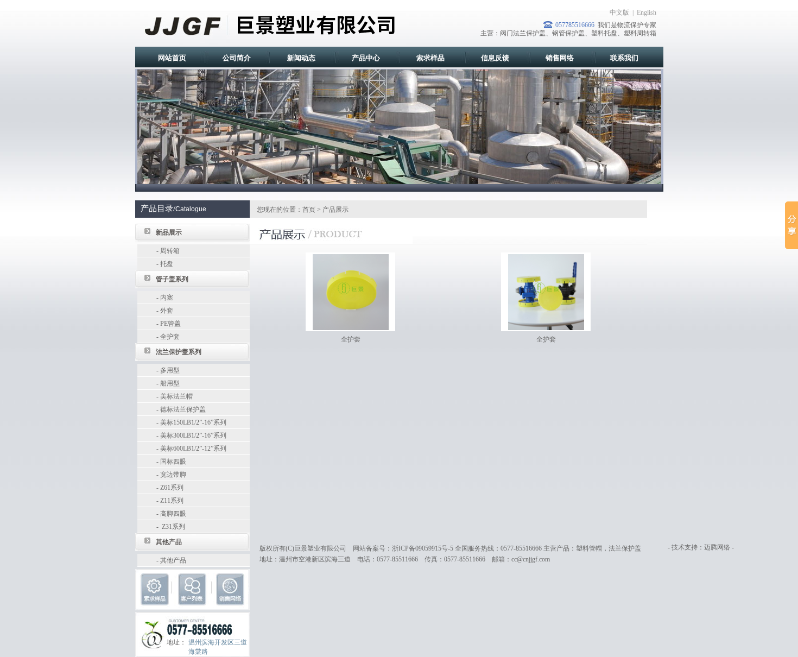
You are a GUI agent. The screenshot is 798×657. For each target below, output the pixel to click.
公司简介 (237, 58)
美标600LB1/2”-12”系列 (193, 448)
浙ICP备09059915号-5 (422, 548)
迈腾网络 (717, 547)
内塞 (166, 297)
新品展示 (169, 232)
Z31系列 (172, 526)
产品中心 (366, 58)
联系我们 (624, 58)
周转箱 (170, 251)
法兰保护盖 (625, 548)
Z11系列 (171, 500)
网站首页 (172, 58)
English (646, 12)
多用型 (170, 370)
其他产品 (169, 542)
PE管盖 (170, 323)
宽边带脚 (173, 474)
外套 (166, 310)
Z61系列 (171, 487)
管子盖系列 (172, 279)
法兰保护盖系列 (178, 352)
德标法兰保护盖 (183, 409)
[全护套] (351, 291)
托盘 (166, 264)
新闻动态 (301, 58)
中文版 (619, 12)
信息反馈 (495, 58)
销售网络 (560, 58)
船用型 (170, 383)
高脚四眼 (173, 513)
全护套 (170, 336)
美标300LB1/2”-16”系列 (193, 435)
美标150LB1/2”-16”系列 (193, 422)
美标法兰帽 (176, 396)
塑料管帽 (589, 548)
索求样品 (430, 58)
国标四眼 (173, 461)
